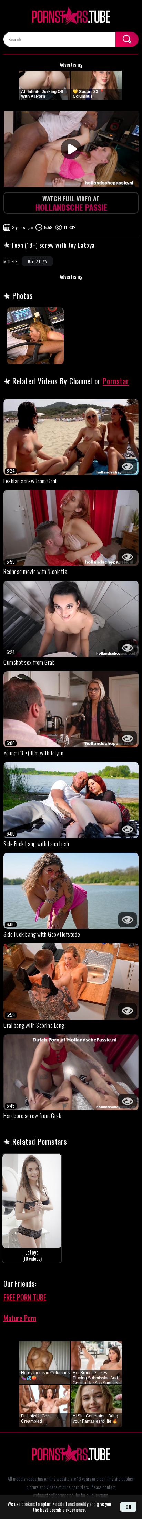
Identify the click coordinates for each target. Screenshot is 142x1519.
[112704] (35, 335)
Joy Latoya (37, 261)
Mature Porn (19, 1318)
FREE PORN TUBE (24, 1297)
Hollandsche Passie (71, 203)
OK (128, 1506)
